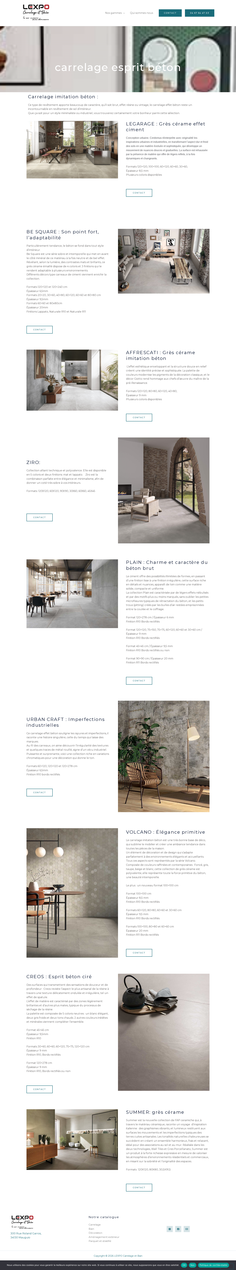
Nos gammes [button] (113, 12)
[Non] (227, 1266)
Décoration (95, 1232)
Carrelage (95, 1224)
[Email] (187, 1229)
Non (192, 1265)
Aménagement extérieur (104, 1237)
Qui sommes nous (141, 12)
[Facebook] (178, 1229)
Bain (91, 1228)
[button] (170, 13)
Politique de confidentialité (213, 1265)
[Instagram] (170, 1229)
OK (184, 1265)
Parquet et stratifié (100, 1241)
